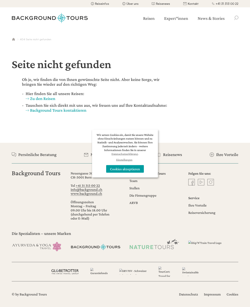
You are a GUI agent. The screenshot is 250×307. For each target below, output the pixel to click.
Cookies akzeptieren (125, 169)
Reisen (149, 18)
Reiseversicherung (201, 213)
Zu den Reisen (42, 98)
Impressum (212, 294)
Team (133, 181)
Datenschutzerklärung (124, 153)
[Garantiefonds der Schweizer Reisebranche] (99, 271)
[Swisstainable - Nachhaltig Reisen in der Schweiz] (190, 271)
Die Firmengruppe (142, 195)
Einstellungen (124, 159)
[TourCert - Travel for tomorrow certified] (164, 272)
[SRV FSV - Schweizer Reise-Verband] (133, 272)
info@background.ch (86, 189)
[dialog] (125, 153)
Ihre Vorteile (197, 205)
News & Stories (211, 18)
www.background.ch (86, 193)
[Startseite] (50, 18)
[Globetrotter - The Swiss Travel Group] (65, 272)
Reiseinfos (102, 3)
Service (193, 198)
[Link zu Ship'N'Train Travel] (213, 246)
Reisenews (163, 3)
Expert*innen (176, 18)
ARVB (133, 203)
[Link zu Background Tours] (96, 246)
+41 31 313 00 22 (227, 3)
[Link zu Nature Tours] (154, 244)
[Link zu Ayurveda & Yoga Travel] (37, 246)
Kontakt (193, 3)
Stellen (134, 188)
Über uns (132, 3)
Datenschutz (188, 294)
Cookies (232, 294)
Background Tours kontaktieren (58, 110)
